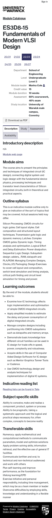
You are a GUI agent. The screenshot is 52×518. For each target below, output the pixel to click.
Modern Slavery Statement (14, 512)
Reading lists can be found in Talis (21, 389)
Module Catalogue (14, 18)
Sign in (44, 1)
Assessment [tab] (36, 128)
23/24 (36, 56)
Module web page (12, 154)
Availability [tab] (10, 135)
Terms (5, 509)
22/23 (26, 56)
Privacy (13, 509)
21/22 (17, 56)
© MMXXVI (33, 506)
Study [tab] (24, 128)
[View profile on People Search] (44, 85)
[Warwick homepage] (13, 9)
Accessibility (31, 509)
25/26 (17, 64)
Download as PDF (18, 120)
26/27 (27, 64)
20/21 (7, 56)
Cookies (20, 509)
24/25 (8, 64)
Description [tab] (11, 128)
